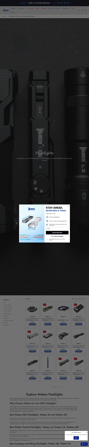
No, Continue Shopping (57, 236)
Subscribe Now (57, 233)
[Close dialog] (68, 206)
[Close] (87, 432)
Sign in (76, 438)
